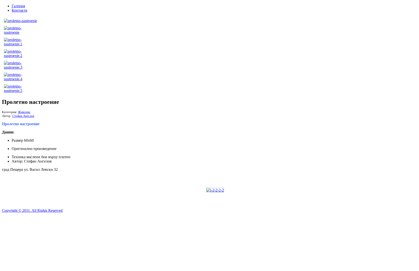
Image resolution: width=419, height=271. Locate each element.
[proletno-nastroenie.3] (17, 67)
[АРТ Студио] (215, 190)
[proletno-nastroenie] (20, 21)
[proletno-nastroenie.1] (17, 44)
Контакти (19, 10)
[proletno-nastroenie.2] (17, 56)
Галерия (18, 6)
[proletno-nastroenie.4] (17, 79)
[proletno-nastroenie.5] (17, 91)
